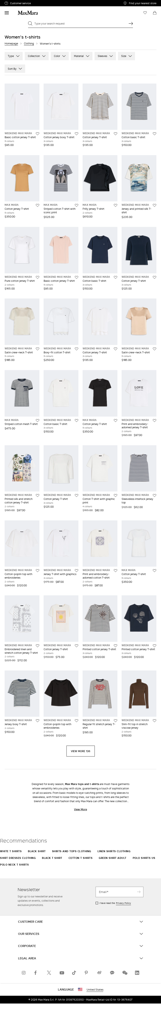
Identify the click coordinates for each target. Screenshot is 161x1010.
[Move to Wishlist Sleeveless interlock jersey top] (154, 495)
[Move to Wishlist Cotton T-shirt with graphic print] (115, 495)
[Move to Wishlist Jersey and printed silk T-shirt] (154, 205)
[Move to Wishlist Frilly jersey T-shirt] (115, 205)
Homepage (11, 43)
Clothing (29, 43)
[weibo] (99, 973)
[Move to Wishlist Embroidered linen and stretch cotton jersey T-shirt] (37, 646)
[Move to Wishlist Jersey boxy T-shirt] (37, 721)
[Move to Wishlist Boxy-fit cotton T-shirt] (76, 349)
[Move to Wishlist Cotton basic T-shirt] (154, 134)
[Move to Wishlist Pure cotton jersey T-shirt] (37, 277)
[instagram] (24, 973)
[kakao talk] (112, 973)
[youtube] (62, 973)
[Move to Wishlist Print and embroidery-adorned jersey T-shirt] (154, 420)
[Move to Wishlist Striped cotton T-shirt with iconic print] (76, 205)
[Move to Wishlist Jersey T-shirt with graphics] (76, 571)
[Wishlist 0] (145, 13)
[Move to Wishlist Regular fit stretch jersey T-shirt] (115, 721)
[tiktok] (74, 973)
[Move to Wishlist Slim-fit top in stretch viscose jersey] (154, 721)
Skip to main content (16, 2)
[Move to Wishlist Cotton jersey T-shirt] (115, 134)
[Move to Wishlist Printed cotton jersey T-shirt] (115, 646)
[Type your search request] (131, 23)
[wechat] (124, 973)
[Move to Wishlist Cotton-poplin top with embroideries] (37, 571)
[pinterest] (87, 973)
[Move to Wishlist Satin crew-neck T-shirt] (37, 349)
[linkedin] (137, 973)
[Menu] (7, 12)
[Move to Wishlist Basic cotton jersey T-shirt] (37, 134)
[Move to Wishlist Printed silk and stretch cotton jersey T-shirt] (37, 495)
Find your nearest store (142, 3)
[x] (49, 973)
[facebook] (36, 973)
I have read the (115, 903)
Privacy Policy (123, 903)
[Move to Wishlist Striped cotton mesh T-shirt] (37, 420)
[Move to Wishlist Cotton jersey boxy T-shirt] (76, 134)
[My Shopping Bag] (154, 13)
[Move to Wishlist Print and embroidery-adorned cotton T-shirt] (115, 571)
